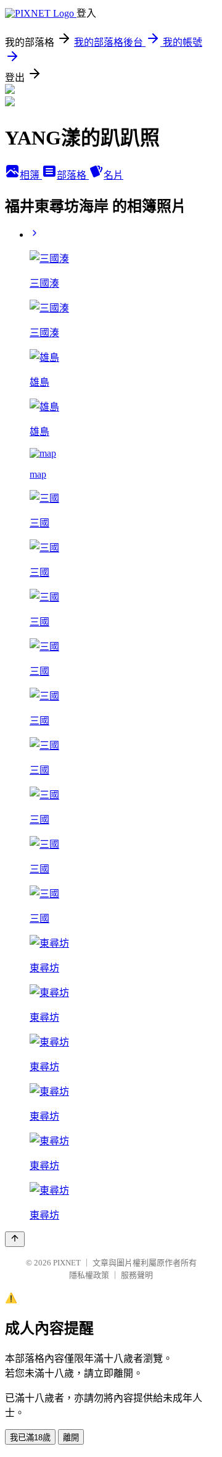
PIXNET (67, 1262)
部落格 (73, 175)
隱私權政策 (89, 1275)
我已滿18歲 (30, 1437)
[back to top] (15, 1239)
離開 (71, 1437)
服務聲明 (137, 1275)
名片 (113, 175)
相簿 (31, 175)
